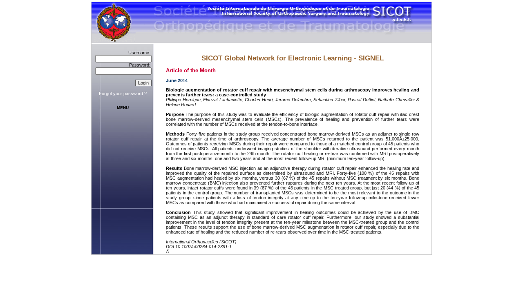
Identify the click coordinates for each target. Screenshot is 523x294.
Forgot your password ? (123, 93)
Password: (139, 64)
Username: (139, 52)
